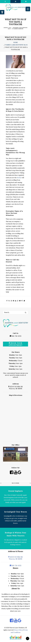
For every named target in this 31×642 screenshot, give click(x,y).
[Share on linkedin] (16, 301)
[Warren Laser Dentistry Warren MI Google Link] (19, 473)
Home (15, 42)
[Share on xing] (22, 301)
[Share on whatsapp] (18, 301)
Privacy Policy (18, 630)
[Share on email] (24, 301)
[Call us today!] (26, 1)
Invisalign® (7, 516)
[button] (2, 12)
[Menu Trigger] (28, 9)
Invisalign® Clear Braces (15, 512)
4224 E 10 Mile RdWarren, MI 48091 (16, 388)
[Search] (15, 312)
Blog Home (15, 483)
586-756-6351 (16, 336)
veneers (18, 545)
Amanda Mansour (18, 28)
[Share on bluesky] (20, 301)
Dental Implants (15, 491)
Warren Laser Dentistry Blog (16, 45)
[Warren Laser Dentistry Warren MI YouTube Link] (15, 473)
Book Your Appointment (15, 344)
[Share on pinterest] (13, 301)
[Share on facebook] (7, 301)
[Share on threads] (11, 301)
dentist (19, 178)
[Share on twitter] (9, 301)
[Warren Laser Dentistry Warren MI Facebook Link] (11, 473)
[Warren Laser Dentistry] (15, 8)
